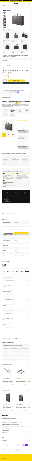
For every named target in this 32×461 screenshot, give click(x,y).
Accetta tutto (21, 232)
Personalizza (8, 232)
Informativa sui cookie (18, 230)
